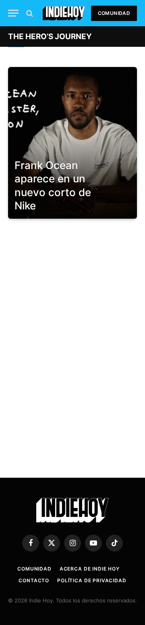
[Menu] (13, 13)
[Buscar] (29, 13)
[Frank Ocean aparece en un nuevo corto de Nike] (72, 143)
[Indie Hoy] (64, 13)
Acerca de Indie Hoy (90, 569)
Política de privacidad (91, 580)
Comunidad (114, 13)
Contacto (34, 580)
